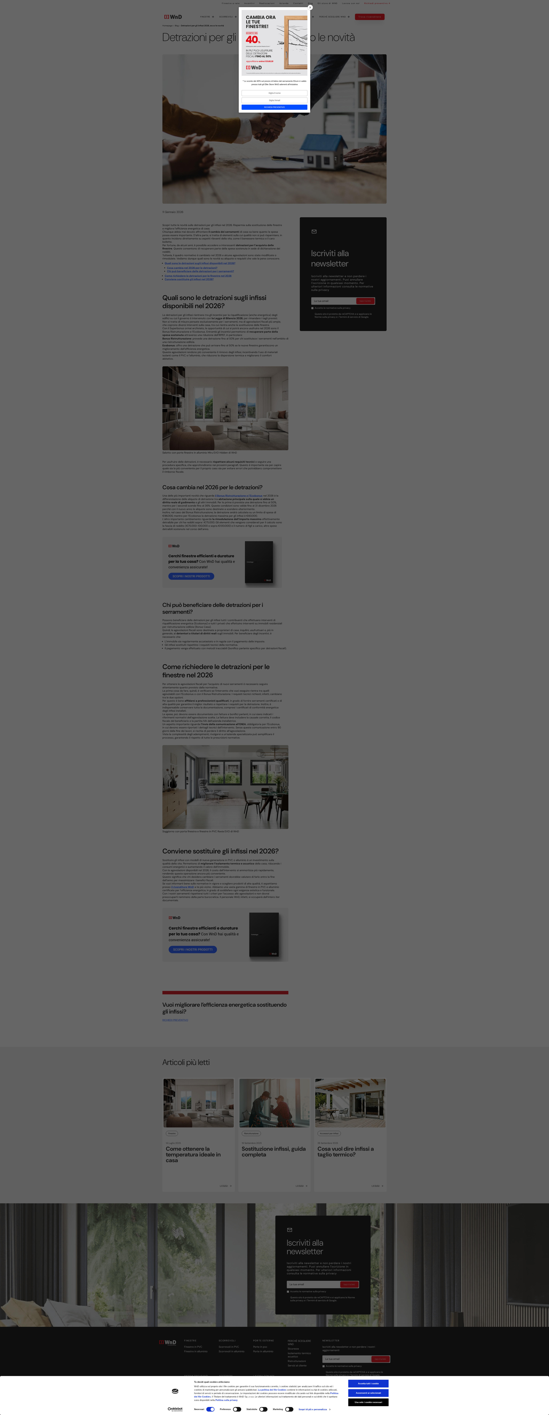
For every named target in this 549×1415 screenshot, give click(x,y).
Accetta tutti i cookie (368, 1383)
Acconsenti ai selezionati (368, 1393)
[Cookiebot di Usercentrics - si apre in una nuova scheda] (175, 1409)
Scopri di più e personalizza (313, 1409)
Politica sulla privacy (226, 1400)
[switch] (237, 1409)
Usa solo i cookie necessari (368, 1402)
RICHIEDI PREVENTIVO (274, 107)
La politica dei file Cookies (272, 1390)
